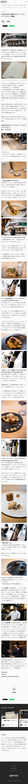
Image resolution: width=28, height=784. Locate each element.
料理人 (15, 739)
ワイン (21, 739)
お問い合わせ (14, 770)
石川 (8, 746)
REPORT (10, 5)
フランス (3, 737)
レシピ (7, 744)
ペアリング (3, 746)
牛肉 (2, 750)
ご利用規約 (14, 766)
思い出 (8, 750)
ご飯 (15, 748)
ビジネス (8, 742)
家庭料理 (21, 744)
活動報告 (3, 744)
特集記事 (22, 737)
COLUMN (4, 5)
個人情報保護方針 (14, 768)
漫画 (5, 750)
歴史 (9, 737)
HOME (2, 7)
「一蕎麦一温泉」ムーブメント (9, 720)
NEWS (21, 5)
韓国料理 (19, 742)
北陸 (25, 744)
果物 (16, 742)
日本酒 (11, 748)
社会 (18, 739)
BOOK (25, 5)
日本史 (23, 748)
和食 (16, 744)
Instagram (3, 674)
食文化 (15, 737)
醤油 (19, 737)
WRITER (14, 764)
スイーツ (5, 739)
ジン (6, 748)
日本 (12, 739)
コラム (12, 744)
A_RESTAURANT (16, 746)
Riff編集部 (8, 21)
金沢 (7, 737)
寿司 (9, 748)
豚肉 (25, 739)
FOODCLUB (4, 672)
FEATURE (16, 5)
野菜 (10, 746)
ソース (4, 742)
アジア (12, 742)
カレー (23, 742)
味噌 (12, 737)
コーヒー (22, 746)
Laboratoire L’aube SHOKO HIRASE (10, 676)
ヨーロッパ (19, 748)
